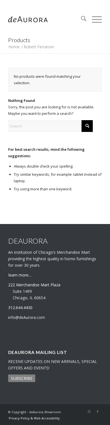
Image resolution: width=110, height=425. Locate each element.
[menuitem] (80, 19)
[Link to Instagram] (89, 411)
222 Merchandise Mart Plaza (34, 284)
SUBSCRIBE (21, 378)
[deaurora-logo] (45, 19)
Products (19, 39)
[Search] (80, 19)
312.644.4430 (55, 4)
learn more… (20, 275)
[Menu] (94, 19)
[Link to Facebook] (97, 411)
